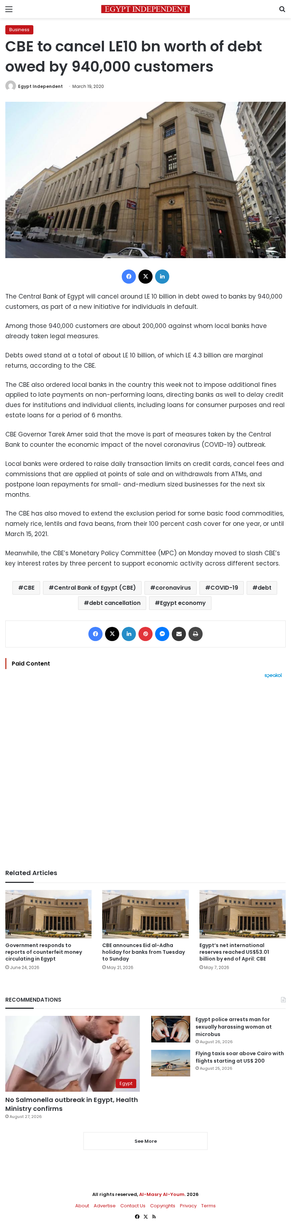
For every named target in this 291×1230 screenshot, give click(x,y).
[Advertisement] (145, 774)
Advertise (105, 1205)
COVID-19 (224, 588)
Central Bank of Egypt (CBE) (95, 588)
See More (145, 1141)
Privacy (188, 1205)
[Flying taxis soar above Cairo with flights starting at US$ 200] (170, 1063)
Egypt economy (183, 603)
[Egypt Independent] (145, 9)
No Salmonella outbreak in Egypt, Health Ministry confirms (71, 1104)
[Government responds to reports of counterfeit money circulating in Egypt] (48, 914)
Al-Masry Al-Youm (162, 1194)
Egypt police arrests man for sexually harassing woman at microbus (234, 1027)
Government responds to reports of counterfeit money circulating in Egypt (43, 952)
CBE (28, 588)
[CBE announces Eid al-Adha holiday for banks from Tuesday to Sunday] (145, 914)
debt (264, 588)
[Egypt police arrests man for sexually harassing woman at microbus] (170, 1029)
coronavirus (173, 588)
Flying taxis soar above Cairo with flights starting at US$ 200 (240, 1057)
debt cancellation (115, 603)
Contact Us (133, 1205)
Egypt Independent (40, 86)
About (82, 1205)
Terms (208, 1205)
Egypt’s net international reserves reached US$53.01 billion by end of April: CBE (234, 952)
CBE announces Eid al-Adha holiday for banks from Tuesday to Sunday (143, 952)
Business (19, 29)
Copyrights (162, 1205)
